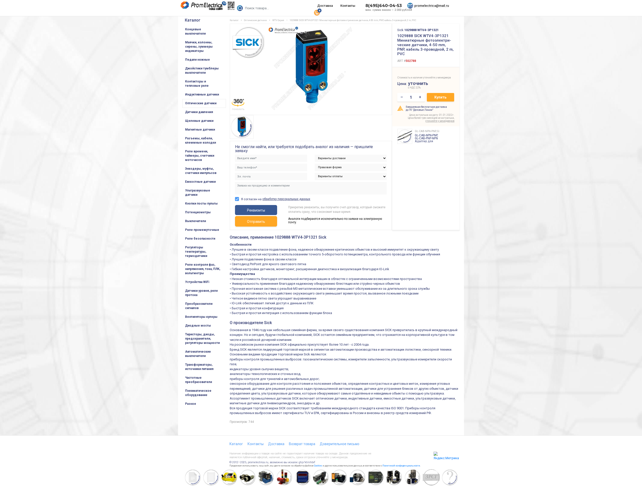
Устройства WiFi (197, 282)
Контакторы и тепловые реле (197, 83)
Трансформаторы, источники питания (199, 367)
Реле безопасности (200, 238)
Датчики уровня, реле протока (201, 293)
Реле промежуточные (202, 230)
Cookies (318, 465)
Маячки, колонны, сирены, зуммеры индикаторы (199, 47)
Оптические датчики (200, 103)
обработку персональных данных (286, 199)
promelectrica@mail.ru (431, 6)
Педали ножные (197, 59)
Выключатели (195, 221)
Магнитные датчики (200, 129)
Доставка (325, 6)
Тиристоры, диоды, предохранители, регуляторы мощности (202, 339)
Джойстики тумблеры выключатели (202, 70)
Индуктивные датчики (202, 94)
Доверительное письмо (339, 444)
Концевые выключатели (195, 31)
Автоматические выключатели (198, 354)
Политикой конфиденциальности (401, 465)
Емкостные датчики (200, 181)
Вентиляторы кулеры (201, 317)
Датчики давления (199, 112)
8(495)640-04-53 (383, 5)
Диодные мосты (198, 325)
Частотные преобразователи (198, 380)
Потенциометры (198, 212)
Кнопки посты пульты (201, 203)
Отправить (256, 222)
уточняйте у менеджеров (439, 121)
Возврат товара (302, 444)
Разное (190, 404)
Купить (440, 97)
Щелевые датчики (199, 121)
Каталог (192, 20)
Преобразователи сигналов (198, 306)
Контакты (347, 6)
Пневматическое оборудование (198, 393)
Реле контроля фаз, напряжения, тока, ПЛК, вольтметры (202, 269)
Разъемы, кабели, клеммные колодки (200, 140)
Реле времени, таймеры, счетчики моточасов (199, 156)
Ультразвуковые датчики (197, 193)
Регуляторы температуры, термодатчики (196, 252)
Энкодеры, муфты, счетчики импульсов (200, 171)
